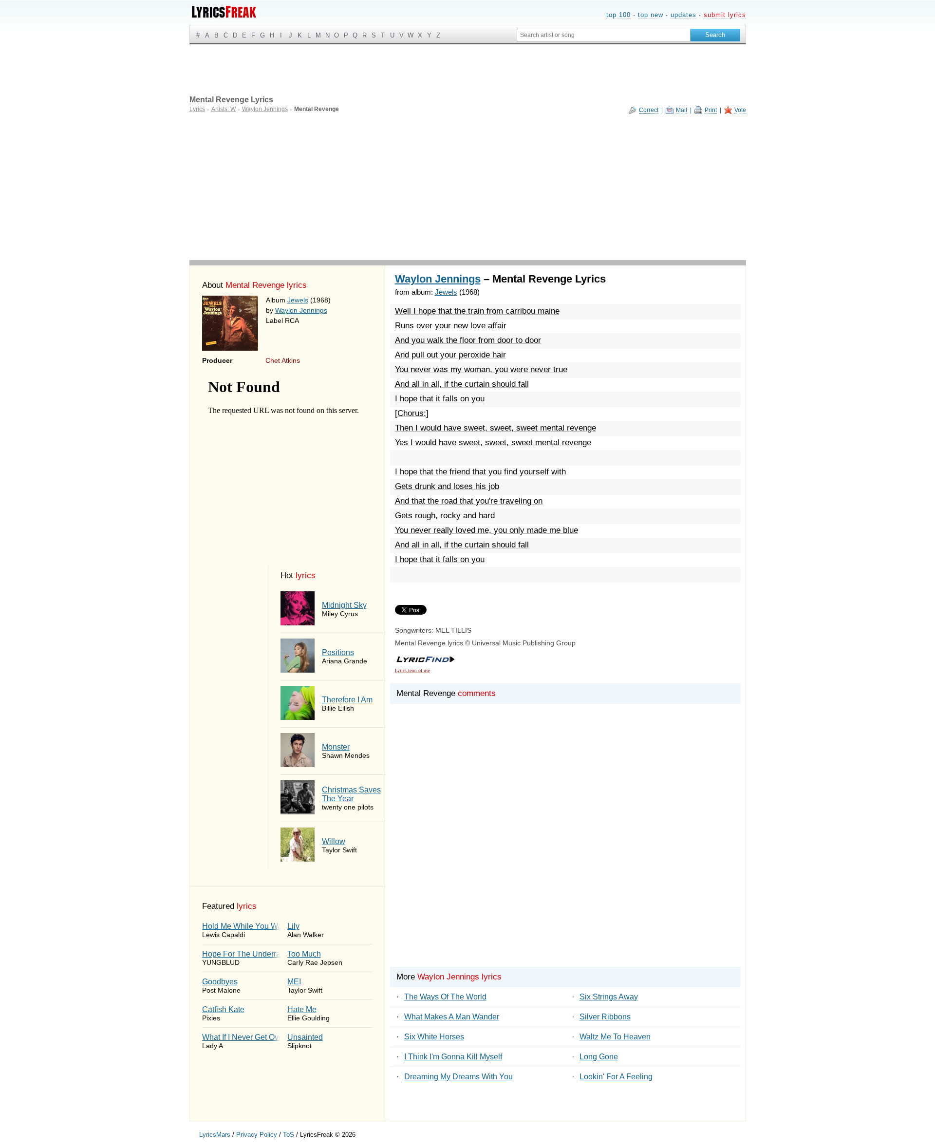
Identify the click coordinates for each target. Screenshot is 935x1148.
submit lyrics (725, 15)
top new (650, 15)
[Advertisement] (467, 187)
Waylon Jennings (301, 310)
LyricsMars (214, 1134)
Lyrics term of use (412, 670)
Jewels (297, 300)
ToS (288, 1134)
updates (683, 15)
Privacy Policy (256, 1134)
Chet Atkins (282, 360)
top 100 (618, 15)
